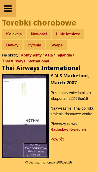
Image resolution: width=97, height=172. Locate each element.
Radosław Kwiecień (68, 129)
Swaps (56, 45)
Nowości (39, 34)
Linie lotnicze (68, 34)
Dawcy (12, 45)
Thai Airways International (25, 61)
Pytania (34, 45)
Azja (49, 55)
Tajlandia (64, 55)
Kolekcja (14, 34)
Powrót (57, 139)
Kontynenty (31, 55)
